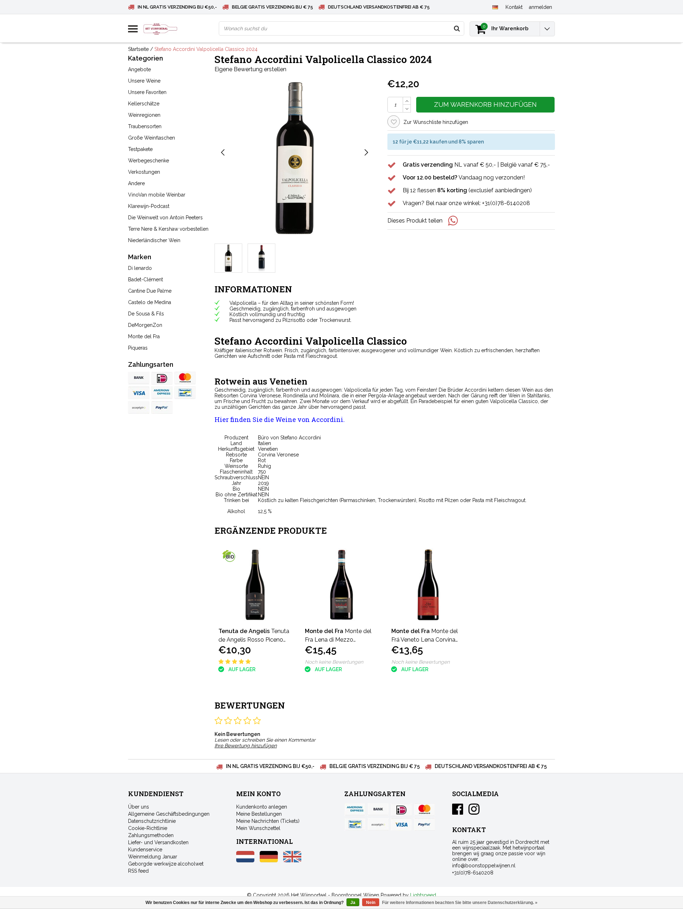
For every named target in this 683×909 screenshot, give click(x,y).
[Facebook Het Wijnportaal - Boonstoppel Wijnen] (457, 812)
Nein (370, 902)
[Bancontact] (185, 392)
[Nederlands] (245, 860)
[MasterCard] (185, 378)
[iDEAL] (162, 378)
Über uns (138, 807)
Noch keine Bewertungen (334, 662)
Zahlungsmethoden (151, 835)
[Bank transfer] (138, 378)
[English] (292, 860)
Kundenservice (145, 849)
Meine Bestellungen (259, 814)
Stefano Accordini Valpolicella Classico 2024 (206, 49)
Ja (352, 902)
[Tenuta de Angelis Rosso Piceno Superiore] (255, 585)
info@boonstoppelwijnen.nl (483, 865)
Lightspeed (423, 895)
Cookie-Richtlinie (147, 828)
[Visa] (138, 392)
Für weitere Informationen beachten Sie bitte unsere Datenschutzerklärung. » (460, 902)
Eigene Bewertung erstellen (250, 69)
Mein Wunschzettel (258, 828)
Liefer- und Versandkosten (158, 842)
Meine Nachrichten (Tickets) (268, 821)
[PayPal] (138, 407)
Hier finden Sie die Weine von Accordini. (280, 419)
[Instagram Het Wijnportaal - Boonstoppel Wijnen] (474, 812)
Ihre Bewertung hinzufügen (246, 745)
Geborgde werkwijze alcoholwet (165, 864)
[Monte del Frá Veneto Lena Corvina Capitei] (428, 585)
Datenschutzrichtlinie (152, 821)
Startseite (138, 49)
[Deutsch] (495, 7)
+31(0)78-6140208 (472, 873)
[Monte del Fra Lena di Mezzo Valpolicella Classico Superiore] (341, 585)
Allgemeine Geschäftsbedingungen (169, 814)
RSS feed (138, 871)
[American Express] (162, 392)
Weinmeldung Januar (152, 857)
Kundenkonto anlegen (261, 807)
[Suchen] (456, 28)
